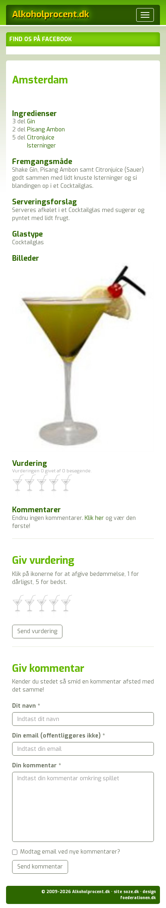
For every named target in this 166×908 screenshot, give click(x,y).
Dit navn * (26, 706)
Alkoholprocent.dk (50, 14)
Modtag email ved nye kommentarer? (70, 852)
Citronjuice (40, 137)
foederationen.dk (138, 897)
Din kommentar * (36, 765)
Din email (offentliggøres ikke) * (58, 736)
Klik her (94, 518)
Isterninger (41, 146)
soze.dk (131, 891)
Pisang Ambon (46, 129)
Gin (31, 121)
